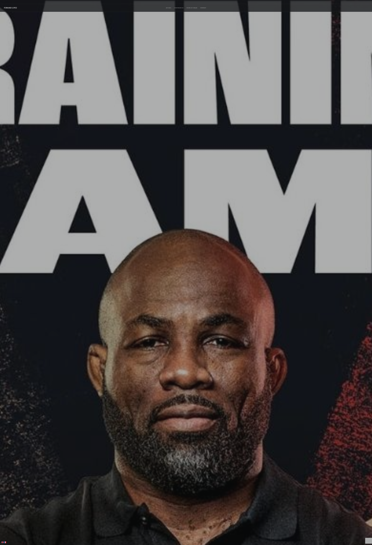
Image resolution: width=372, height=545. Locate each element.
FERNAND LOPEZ (10, 8)
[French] (5, 542)
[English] (2, 542)
